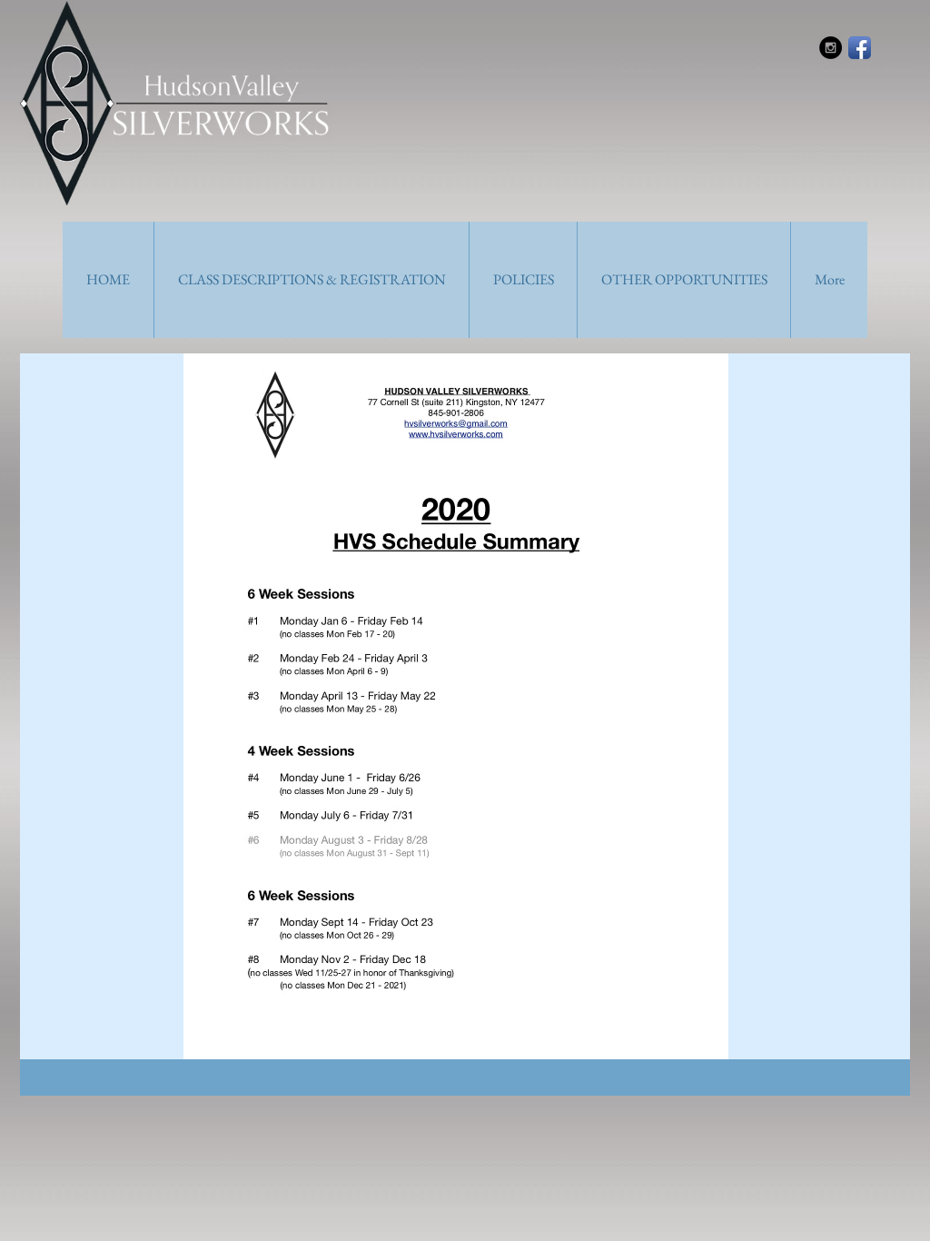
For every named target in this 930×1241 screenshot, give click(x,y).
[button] (311, 280)
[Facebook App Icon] (859, 47)
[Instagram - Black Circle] (830, 47)
